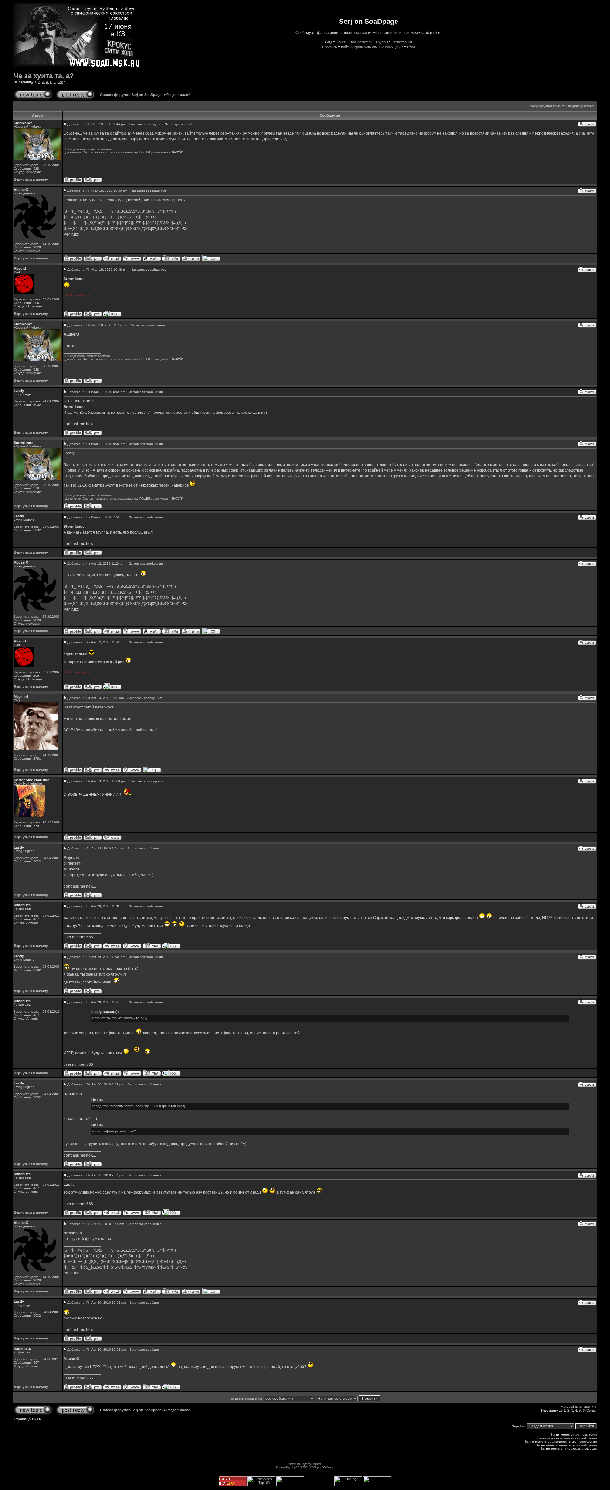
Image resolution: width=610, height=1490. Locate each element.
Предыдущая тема (545, 106)
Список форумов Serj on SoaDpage (130, 95)
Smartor (316, 1464)
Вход (411, 47)
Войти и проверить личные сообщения (372, 47)
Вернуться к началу (31, 179)
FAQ (328, 42)
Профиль (329, 47)
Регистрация (402, 42)
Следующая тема (579, 106)
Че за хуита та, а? (44, 76)
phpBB (295, 1467)
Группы (382, 42)
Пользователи (360, 42)
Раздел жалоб (178, 95)
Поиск (341, 42)
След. (62, 82)
